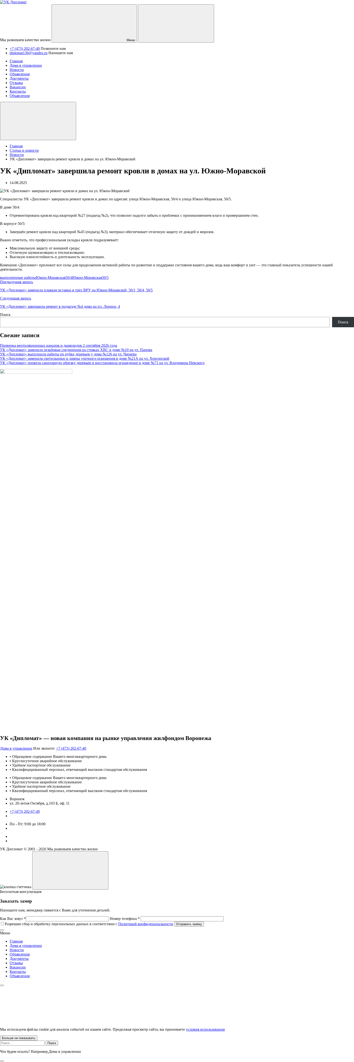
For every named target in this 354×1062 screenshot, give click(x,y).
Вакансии (18, 967)
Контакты (18, 972)
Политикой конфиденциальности (145, 924)
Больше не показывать (18, 1038)
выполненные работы (18, 277)
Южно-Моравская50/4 (54, 277)
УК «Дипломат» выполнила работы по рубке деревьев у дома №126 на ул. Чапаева (68, 354)
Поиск (5, 315)
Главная (16, 941)
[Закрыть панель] (2, 985)
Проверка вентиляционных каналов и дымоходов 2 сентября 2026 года (58, 345)
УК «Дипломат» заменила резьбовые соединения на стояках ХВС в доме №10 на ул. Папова (76, 350)
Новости (17, 950)
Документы (19, 959)
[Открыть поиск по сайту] (176, 23)
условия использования (205, 1029)
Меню (130, 40)
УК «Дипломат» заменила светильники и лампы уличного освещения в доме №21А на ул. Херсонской (84, 358)
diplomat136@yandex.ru (28, 53)
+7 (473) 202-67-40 (25, 48)
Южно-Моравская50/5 (90, 277)
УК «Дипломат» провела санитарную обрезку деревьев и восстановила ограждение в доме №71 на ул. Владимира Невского (102, 363)
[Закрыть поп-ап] (2, 930)
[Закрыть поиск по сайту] (2, 1061)
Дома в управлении (16, 748)
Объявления (20, 954)
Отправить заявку (189, 924)
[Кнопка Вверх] (70, 870)
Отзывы (16, 963)
